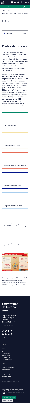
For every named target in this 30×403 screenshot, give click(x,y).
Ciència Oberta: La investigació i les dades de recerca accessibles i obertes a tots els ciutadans (15, 280)
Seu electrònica (6, 369)
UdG (3, 11)
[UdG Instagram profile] (9, 331)
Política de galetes (6, 376)
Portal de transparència (8, 367)
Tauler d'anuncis (6, 353)
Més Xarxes (5, 337)
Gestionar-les (7, 400)
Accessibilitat (5, 373)
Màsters (4, 350)
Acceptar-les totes (9, 397)
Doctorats (4, 351)
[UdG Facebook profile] (3, 334)
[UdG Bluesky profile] (6, 331)
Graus (3, 348)
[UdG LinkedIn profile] (11, 331)
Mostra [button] (24, 33)
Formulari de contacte (7, 325)
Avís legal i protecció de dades (9, 374)
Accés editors (5, 383)
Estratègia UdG (6, 357)
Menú (27, 2)
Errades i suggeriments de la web (10, 381)
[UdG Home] (2, 2)
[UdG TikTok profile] (3, 331)
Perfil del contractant (7, 371)
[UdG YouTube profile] (9, 334)
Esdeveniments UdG (7, 359)
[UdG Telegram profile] (11, 334)
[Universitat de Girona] (10, 306)
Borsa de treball (6, 355)
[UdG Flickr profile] (6, 334)
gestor (23, 390)
